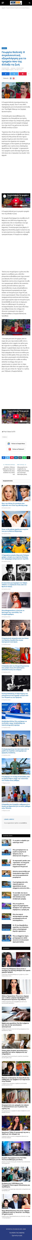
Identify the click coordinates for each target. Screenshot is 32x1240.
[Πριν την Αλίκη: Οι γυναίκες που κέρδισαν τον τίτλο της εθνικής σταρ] (16, 493)
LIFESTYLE (5, 845)
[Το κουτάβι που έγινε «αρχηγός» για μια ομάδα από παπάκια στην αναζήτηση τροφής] (6, 895)
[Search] (29, 3)
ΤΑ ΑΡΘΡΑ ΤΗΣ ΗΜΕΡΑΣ (16, 1233)
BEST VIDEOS (5, 854)
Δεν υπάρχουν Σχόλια (8, 69)
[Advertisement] (16, 28)
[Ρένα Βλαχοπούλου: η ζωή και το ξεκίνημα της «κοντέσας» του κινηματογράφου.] (16, 600)
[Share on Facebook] (6, 73)
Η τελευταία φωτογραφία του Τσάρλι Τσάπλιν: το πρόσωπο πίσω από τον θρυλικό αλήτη (14, 584)
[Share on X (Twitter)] (14, 73)
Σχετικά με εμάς (17, 1235)
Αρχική (3, 7)
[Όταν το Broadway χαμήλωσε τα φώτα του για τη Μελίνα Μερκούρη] (16, 519)
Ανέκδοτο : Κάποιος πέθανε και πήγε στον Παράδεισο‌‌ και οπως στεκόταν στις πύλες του (9, 470)
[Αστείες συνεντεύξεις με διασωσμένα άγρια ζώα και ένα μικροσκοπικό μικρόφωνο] (6, 873)
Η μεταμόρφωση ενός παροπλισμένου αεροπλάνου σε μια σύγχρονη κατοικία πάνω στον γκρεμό (21, 886)
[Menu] (3, 3)
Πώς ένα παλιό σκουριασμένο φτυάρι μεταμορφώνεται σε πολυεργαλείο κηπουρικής (20, 918)
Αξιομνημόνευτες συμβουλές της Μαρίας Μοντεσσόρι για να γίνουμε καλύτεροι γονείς (23, 470)
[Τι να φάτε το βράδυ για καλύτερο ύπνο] (6, 842)
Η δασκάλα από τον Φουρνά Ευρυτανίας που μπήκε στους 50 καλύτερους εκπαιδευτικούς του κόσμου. (15, 668)
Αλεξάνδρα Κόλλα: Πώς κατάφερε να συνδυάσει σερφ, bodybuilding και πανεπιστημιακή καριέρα (14, 723)
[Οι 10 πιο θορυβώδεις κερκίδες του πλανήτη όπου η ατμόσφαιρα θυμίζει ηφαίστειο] (6, 927)
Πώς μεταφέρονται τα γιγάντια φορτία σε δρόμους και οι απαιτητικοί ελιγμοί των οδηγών (21, 854)
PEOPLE (4, 48)
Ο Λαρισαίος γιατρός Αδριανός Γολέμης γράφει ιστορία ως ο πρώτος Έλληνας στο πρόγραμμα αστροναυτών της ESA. (15, 557)
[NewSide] (16, 3)
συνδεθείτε (23, 823)
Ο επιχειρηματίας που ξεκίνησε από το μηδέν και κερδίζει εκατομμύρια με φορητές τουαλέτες (15, 751)
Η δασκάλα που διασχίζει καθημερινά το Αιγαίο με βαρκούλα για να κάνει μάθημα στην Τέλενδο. (16, 806)
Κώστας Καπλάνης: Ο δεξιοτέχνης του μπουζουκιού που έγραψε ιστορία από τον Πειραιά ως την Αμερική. (15, 695)
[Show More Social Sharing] (28, 73)
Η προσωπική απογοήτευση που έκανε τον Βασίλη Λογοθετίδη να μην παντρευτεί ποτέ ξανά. (15, 640)
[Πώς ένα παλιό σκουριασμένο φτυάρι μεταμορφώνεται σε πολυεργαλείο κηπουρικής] (6, 916)
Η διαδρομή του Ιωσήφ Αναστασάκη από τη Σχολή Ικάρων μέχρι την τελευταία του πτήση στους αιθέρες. (16, 778)
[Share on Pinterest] (23, 73)
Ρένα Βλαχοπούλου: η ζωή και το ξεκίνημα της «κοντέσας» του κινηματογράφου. (13, 612)
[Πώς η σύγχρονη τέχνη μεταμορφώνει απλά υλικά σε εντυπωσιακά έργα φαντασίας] (6, 938)
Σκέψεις (5, 437)
